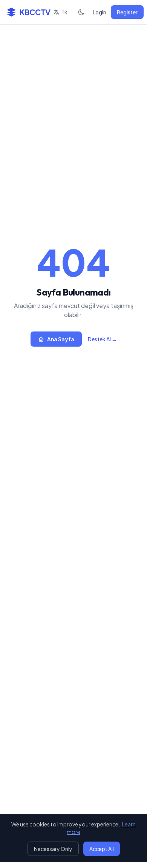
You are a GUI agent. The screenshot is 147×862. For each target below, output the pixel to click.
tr (64, 12)
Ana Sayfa (60, 339)
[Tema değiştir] (81, 12)
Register (127, 12)
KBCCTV (35, 12)
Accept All (101, 848)
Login (99, 12)
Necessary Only (53, 848)
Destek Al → (102, 339)
